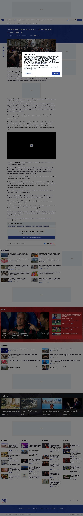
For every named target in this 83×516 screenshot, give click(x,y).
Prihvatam (56, 73)
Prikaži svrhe (28, 73)
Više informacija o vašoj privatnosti (40, 63)
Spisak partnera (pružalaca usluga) (30, 69)
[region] (42, 64)
